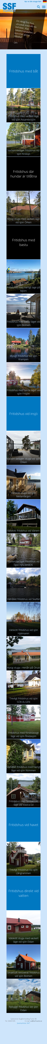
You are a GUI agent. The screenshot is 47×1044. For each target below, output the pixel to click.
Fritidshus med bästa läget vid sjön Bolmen (23, 323)
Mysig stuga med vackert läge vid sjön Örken (23, 220)
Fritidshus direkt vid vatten (23, 893)
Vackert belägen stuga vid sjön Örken (23, 460)
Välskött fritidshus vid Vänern (23, 530)
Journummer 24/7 (23, 1023)
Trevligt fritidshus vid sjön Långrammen (23, 871)
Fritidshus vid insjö (23, 413)
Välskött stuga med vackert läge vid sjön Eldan (23, 939)
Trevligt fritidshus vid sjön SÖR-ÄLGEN (23, 700)
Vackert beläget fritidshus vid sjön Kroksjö (23, 152)
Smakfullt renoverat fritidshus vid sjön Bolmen (23, 974)
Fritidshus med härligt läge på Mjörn (23, 289)
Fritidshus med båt (23, 71)
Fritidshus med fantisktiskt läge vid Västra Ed (23, 802)
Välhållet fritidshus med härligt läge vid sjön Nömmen (23, 768)
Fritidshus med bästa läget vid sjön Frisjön (23, 391)
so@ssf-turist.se (36, 1021)
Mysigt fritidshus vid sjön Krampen (23, 357)
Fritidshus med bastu (23, 242)
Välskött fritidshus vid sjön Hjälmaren (23, 631)
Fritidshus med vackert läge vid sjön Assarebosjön (23, 117)
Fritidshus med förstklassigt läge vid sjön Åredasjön (23, 734)
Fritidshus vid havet (23, 824)
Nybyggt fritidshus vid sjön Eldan (23, 1008)
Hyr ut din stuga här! (33, 1)
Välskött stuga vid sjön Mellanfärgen (23, 494)
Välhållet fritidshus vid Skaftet (23, 599)
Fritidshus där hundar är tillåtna (23, 173)
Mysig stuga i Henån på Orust (23, 667)
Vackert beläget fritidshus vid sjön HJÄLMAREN (23, 563)
